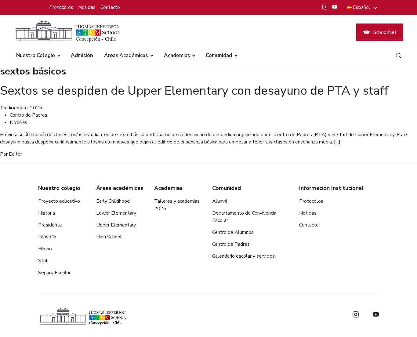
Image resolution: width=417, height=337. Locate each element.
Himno (45, 248)
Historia (46, 213)
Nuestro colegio (35, 55)
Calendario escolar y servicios (243, 256)
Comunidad (219, 55)
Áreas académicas (126, 55)
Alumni (219, 201)
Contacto (110, 7)
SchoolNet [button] (385, 32)
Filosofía (47, 237)
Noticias (87, 7)
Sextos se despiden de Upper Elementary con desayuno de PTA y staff (194, 90)
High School (109, 237)
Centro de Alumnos (233, 232)
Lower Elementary (116, 213)
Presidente (50, 225)
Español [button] (361, 7)
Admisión (82, 55)
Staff (43, 260)
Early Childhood (113, 201)
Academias (177, 55)
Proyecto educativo (59, 201)
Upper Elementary (116, 225)
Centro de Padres (28, 115)
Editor (15, 154)
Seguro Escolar (54, 272)
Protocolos (61, 7)
